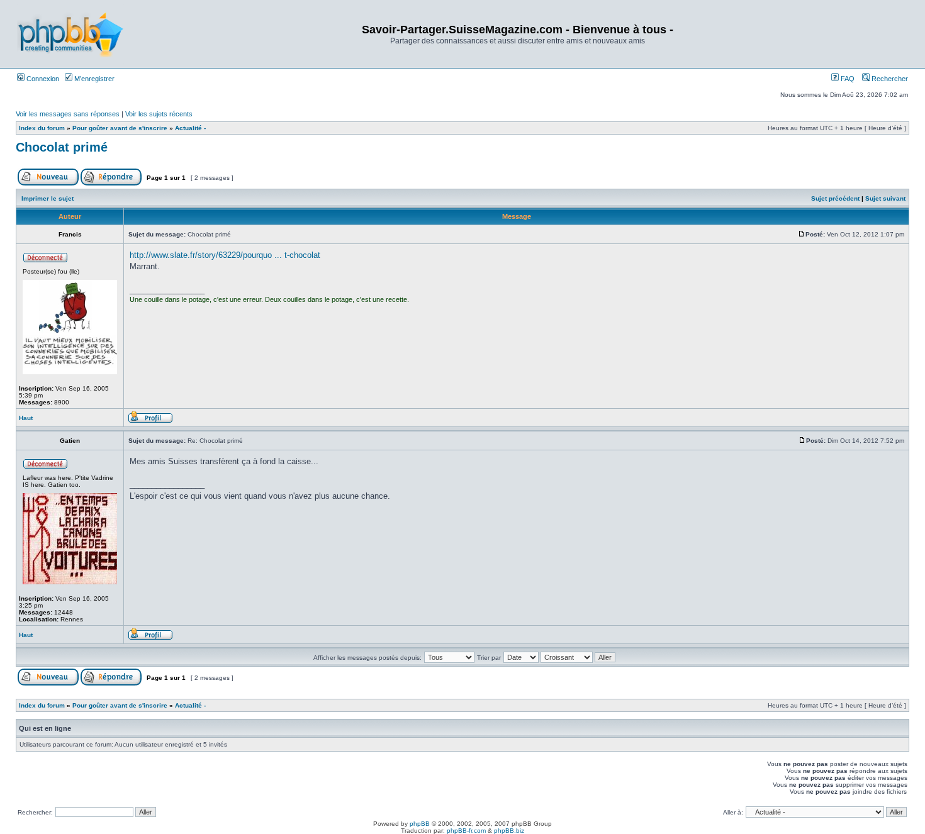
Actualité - (190, 128)
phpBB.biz (509, 830)
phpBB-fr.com (466, 830)
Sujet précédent (835, 198)
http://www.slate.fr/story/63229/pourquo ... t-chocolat (225, 255)
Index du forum (42, 128)
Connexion (42, 78)
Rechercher (889, 78)
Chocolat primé (62, 147)
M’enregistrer (93, 78)
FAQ (847, 78)
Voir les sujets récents (159, 114)
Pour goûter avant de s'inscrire (119, 128)
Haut (26, 417)
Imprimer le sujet (47, 198)
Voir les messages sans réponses (68, 114)
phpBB (420, 823)
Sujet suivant (885, 198)
